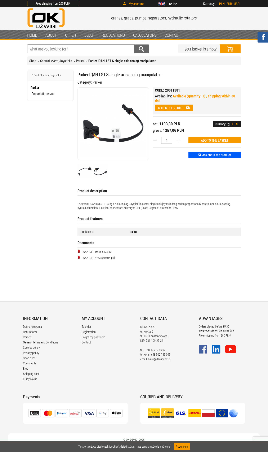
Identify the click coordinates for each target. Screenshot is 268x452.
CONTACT (172, 35)
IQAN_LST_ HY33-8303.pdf (97, 252)
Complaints (29, 363)
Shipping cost (31, 374)
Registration (89, 332)
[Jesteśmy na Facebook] (263, 40)
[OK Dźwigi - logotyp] (46, 29)
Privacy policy (31, 353)
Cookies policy (31, 347)
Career (27, 337)
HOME (32, 35)
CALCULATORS (144, 35)
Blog (25, 368)
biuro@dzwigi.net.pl (159, 359)
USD (237, 3)
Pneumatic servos (43, 93)
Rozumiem (182, 446)
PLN (222, 3)
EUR (229, 3)
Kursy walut (30, 379)
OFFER (70, 35)
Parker (80, 60)
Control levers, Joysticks (56, 60)
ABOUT (51, 35)
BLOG (88, 35)
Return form (30, 332)
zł (228, 124)
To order (86, 326)
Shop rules (29, 358)
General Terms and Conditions (40, 342)
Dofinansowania (32, 326)
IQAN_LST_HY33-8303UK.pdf (99, 258)
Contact (86, 342)
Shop (32, 60)
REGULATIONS (113, 35)
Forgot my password (93, 337)
